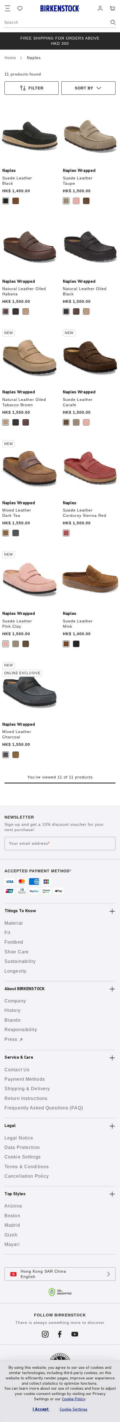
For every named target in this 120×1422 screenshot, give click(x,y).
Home (11, 57)
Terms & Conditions (26, 1166)
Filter (36, 88)
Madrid (12, 1225)
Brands (12, 1020)
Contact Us (17, 1069)
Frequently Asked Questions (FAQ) (43, 1108)
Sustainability (20, 961)
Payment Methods (24, 1079)
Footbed (13, 942)
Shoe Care (16, 951)
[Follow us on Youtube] (75, 1334)
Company (15, 1001)
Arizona (13, 1206)
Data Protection (22, 1147)
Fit (7, 932)
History (12, 1010)
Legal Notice (18, 1138)
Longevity (15, 971)
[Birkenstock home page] (60, 8)
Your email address (29, 843)
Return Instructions (25, 1098)
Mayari (12, 1244)
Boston (12, 1215)
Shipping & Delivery (27, 1088)
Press (11, 1039)
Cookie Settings (22, 1157)
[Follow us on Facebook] (60, 1334)
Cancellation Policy (26, 1176)
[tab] (5, 201)
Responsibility (20, 1029)
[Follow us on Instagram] (45, 1334)
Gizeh (11, 1235)
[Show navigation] (8, 8)
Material (13, 923)
